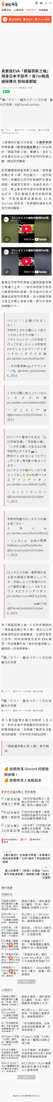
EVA (25, 839)
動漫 (6, 842)
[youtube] (41, 3)
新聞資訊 (31, 10)
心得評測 (18, 10)
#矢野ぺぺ (37, 475)
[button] (50, 3)
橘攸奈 (29, 19)
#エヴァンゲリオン (31, 591)
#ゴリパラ (14, 437)
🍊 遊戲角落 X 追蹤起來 (23, 780)
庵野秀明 (36, 839)
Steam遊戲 (44, 19)
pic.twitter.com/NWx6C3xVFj (26, 484)
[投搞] (36, 3)
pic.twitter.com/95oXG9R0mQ (27, 533)
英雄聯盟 (16, 19)
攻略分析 (6, 10)
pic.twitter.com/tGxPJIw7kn (26, 358)
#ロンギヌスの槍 (29, 354)
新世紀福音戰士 (11, 839)
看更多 (26, 981)
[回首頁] (9, 4)
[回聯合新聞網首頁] (3, 4)
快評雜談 (43, 10)
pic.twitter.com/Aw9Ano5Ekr (26, 402)
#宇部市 (40, 344)
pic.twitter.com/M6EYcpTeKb (26, 596)
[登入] (45, 3)
